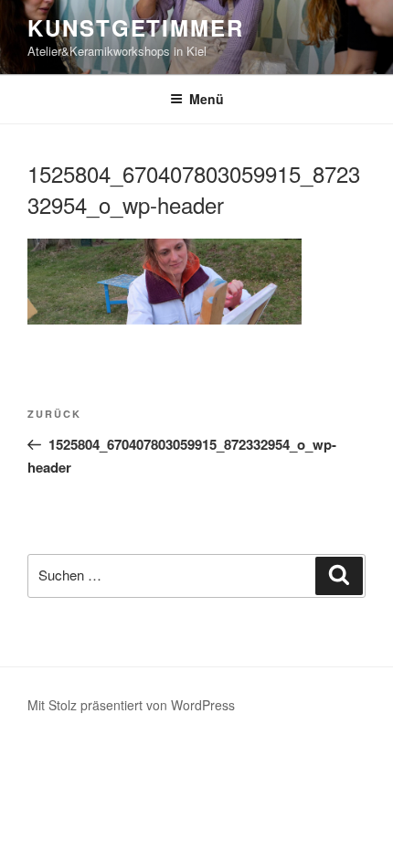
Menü (206, 99)
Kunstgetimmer (135, 27)
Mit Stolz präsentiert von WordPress (131, 705)
